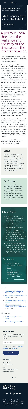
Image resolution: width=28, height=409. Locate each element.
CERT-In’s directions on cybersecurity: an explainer (15, 301)
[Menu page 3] (15, 377)
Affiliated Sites (19, 405)
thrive (18, 276)
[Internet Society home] (14, 3)
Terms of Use (11, 402)
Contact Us (19, 403)
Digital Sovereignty (10, 24)
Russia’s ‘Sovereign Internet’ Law (14, 322)
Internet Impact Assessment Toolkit (13, 272)
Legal (17, 402)
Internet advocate (19, 279)
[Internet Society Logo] (9, 387)
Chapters (5, 367)
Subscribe (11, 353)
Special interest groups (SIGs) (10, 369)
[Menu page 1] (12, 377)
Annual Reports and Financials (13, 402)
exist (13, 276)
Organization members (8, 372)
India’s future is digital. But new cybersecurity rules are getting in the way (15, 306)
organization (19, 265)
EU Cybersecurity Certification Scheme (13, 318)
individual (11, 265)
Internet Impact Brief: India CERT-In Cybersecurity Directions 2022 (14, 292)
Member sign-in (7, 363)
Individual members (8, 365)
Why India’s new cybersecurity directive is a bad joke (16, 296)
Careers (5, 405)
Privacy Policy (14, 348)
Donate (9, 268)
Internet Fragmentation (8, 8)
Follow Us (11, 405)
